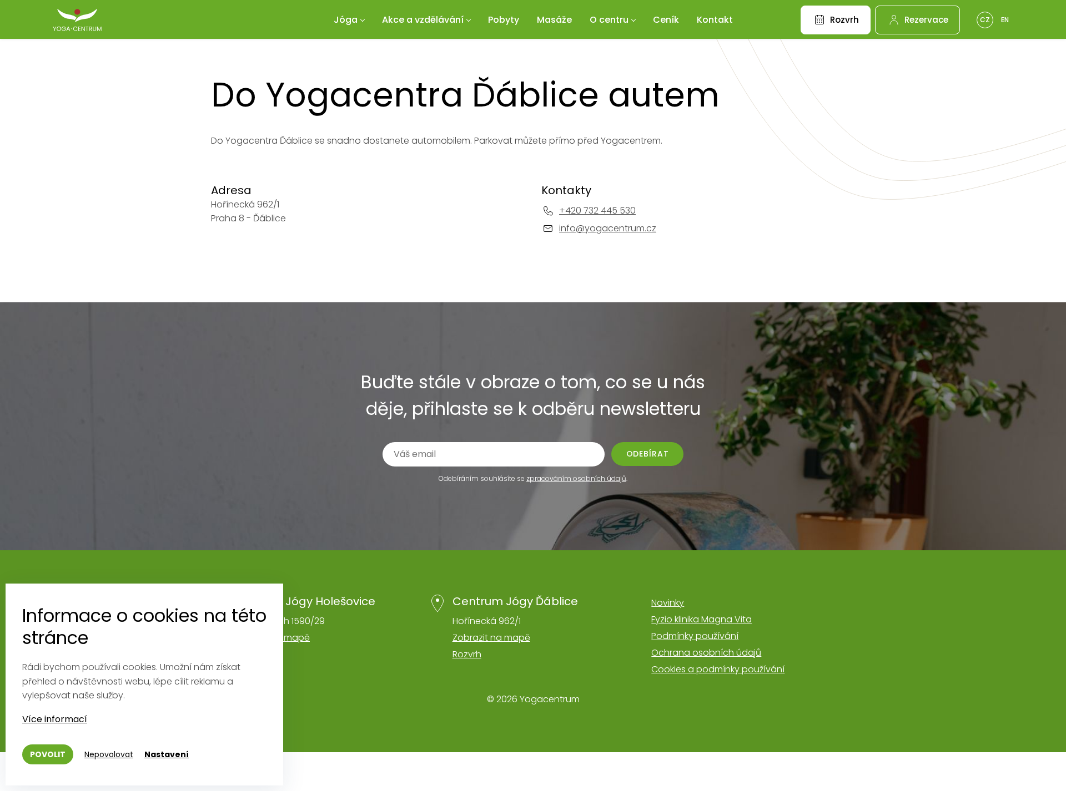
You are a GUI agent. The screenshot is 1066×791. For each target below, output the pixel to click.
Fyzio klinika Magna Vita (701, 619)
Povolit (48, 754)
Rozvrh (466, 654)
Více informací (54, 719)
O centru (609, 19)
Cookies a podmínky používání (718, 669)
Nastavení (166, 754)
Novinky (667, 602)
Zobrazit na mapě (491, 637)
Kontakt (715, 19)
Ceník (666, 19)
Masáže (554, 19)
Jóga (346, 19)
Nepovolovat (108, 754)
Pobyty (503, 19)
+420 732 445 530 (597, 210)
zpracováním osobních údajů (576, 478)
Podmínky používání (694, 636)
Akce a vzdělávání (423, 19)
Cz (985, 19)
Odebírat (647, 453)
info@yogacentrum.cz (607, 228)
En (1005, 19)
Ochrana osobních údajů (706, 652)
